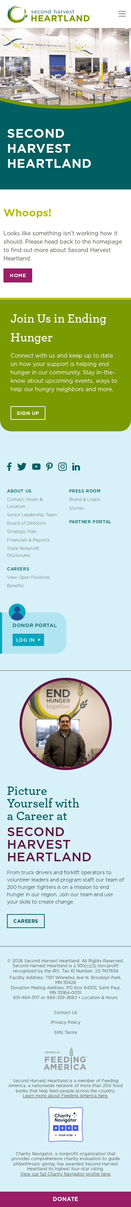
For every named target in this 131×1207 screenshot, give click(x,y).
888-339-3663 (62, 997)
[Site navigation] (122, 14)
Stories (76, 508)
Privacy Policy (65, 1022)
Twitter (22, 466)
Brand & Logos (84, 499)
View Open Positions (28, 577)
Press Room (85, 491)
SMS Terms (65, 1032)
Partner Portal (90, 521)
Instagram (62, 466)
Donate (65, 1199)
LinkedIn (76, 466)
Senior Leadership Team (32, 514)
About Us (19, 491)
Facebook (9, 466)
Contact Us (65, 1012)
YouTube (36, 467)
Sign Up (28, 413)
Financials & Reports (28, 540)
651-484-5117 (26, 997)
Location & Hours (100, 997)
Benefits (15, 585)
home (18, 275)
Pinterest (49, 466)
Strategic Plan (21, 531)
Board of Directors (26, 523)
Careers (18, 569)
